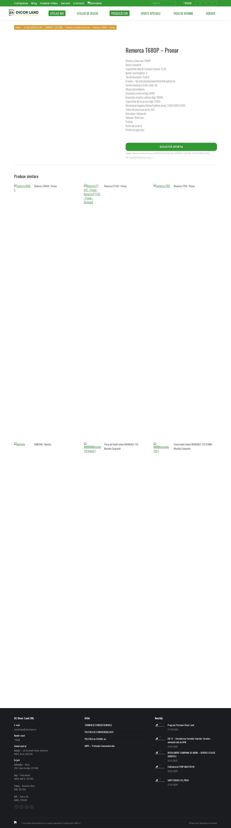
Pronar (149, 157)
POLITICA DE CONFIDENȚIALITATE (99, 732)
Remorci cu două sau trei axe (143, 153)
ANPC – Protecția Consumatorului (99, 746)
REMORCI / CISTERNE (183, 153)
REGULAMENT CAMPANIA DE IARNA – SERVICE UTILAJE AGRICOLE (191, 754)
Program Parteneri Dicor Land (181, 725)
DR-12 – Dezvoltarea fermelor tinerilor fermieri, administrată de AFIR (189, 740)
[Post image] (160, 728)
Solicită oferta (171, 147)
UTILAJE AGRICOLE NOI (200, 153)
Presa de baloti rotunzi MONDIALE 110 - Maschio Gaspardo (121, 446)
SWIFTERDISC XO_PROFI (178, 780)
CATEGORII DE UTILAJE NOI (164, 153)
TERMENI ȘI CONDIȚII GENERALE (98, 725)
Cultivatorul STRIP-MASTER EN (181, 766)
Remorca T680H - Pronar (45, 186)
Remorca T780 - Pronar (184, 186)
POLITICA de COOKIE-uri (95, 739)
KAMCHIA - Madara (42, 444)
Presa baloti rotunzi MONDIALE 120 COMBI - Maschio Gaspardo (193, 446)
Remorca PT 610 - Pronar (115, 186)
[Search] (173, 3)
